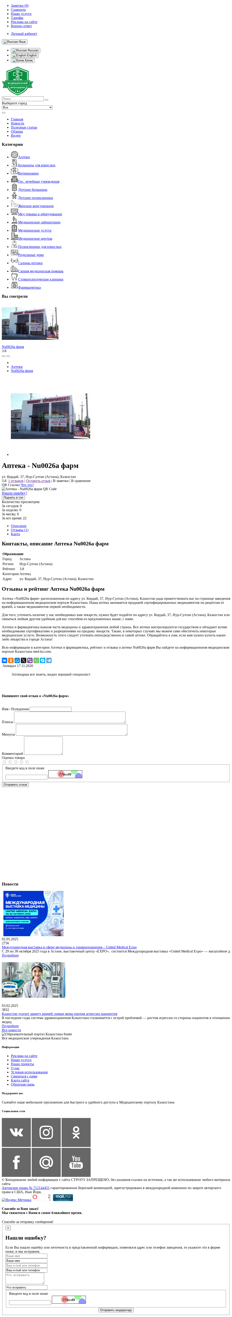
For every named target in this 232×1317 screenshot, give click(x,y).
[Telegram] (49, 660)
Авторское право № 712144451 (26, 1188)
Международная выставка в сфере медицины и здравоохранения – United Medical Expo (69, 947)
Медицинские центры (35, 238)
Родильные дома (31, 255)
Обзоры (17, 131)
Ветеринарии (28, 173)
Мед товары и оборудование (40, 214)
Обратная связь (22, 1084)
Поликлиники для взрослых (40, 247)
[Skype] (42, 660)
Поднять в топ (13, 497)
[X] (23, 660)
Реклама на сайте (24, 1056)
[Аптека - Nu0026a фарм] (50, 454)
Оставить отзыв (38, 481)
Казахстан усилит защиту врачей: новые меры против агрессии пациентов (59, 1014)
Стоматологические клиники (40, 279)
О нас (15, 1068)
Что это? (27, 485)
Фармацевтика (29, 287)
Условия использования (29, 1072)
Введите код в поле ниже (24, 768)
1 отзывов (16, 481)
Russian (33, 50)
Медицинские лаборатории (39, 222)
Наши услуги (21, 1060)
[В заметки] (8, 356)
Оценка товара (13, 758)
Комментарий (12, 754)
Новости (17, 123)
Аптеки (24, 157)
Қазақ (28, 60)
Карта (15, 534)
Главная (17, 119)
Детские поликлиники (35, 198)
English (31, 55)
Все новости (11, 1030)
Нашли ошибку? (14, 493)
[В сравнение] (3, 356)
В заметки (61, 481)
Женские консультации (36, 206)
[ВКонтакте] (4, 660)
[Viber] (30, 660)
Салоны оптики (30, 263)
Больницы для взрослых (37, 165)
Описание (19, 526)
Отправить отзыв (15, 784)
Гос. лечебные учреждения (38, 181)
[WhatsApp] (36, 660)
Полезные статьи (24, 127)
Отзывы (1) (19, 530)
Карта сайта (20, 1080)
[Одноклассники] (11, 660)
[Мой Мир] (17, 660)
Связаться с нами (24, 1076)
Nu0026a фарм (13, 347)
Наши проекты (22, 1064)
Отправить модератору (116, 1310)
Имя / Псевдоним (15, 709)
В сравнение (81, 481)
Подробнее (10, 955)
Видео (16, 135)
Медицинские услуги (34, 230)
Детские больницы (32, 190)
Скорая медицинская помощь (40, 271)
